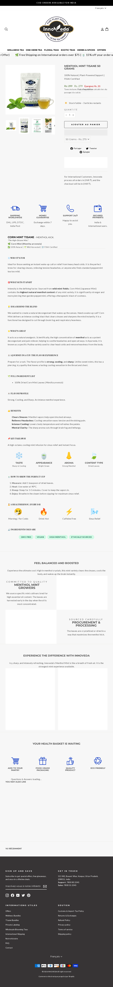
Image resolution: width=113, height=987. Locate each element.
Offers (101, 50)
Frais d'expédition (85, 89)
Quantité (71, 110)
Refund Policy (64, 920)
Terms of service (65, 929)
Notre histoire (12, 938)
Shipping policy (64, 934)
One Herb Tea (34, 50)
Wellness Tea (15, 50)
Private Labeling (13, 925)
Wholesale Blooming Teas (17, 929)
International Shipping (15, 934)
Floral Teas (51, 50)
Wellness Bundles (13, 916)
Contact (9, 948)
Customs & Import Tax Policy (71, 911)
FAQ (7, 943)
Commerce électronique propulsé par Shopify (56, 976)
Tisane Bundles (12, 920)
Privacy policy (64, 925)
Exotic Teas (68, 50)
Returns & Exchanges (67, 916)
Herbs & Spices (86, 50)
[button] (85, 132)
